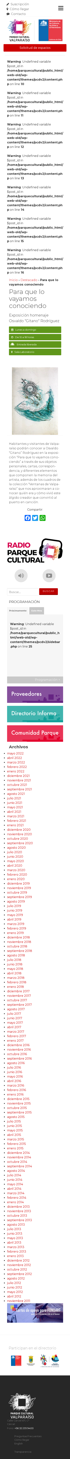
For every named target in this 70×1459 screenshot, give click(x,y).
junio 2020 (15, 856)
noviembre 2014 (19, 1157)
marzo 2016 (15, 1085)
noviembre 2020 (19, 834)
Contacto (18, 14)
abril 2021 (14, 812)
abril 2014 (14, 1188)
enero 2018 (15, 987)
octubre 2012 (17, 1269)
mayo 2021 (15, 807)
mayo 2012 (15, 1292)
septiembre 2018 (19, 951)
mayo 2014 (15, 1184)
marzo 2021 (15, 816)
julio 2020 (14, 852)
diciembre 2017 (18, 991)
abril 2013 (14, 1242)
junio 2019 (14, 910)
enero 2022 (15, 771)
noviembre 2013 (19, 1211)
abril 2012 (14, 1296)
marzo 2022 (16, 762)
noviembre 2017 (19, 996)
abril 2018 (14, 973)
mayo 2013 (15, 1238)
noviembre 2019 (19, 888)
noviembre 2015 (19, 1103)
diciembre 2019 (18, 883)
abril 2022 (14, 758)
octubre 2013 (17, 1215)
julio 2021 (14, 798)
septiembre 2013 (19, 1220)
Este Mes (36, 610)
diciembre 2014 (18, 1153)
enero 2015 (15, 1148)
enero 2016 (15, 1094)
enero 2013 (15, 1256)
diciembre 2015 (18, 1099)
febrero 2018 (16, 982)
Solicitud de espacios (35, 48)
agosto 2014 (16, 1171)
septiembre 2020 (20, 843)
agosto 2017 (16, 1009)
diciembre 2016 (18, 1045)
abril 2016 (14, 1081)
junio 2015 (14, 1126)
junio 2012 (14, 1287)
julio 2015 (14, 1121)
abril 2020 (14, 865)
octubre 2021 (17, 785)
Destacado (29, 280)
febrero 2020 (17, 874)
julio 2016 (14, 1067)
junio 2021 (14, 803)
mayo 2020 (15, 861)
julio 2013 (14, 1229)
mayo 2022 (15, 753)
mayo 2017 (15, 1022)
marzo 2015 (15, 1139)
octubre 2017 (17, 1000)
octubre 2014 (17, 1162)
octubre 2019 (17, 892)
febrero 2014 (16, 1197)
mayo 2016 (15, 1076)
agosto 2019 (16, 901)
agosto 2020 (16, 847)
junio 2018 (14, 964)
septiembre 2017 (19, 1005)
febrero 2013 (16, 1251)
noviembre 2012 (19, 1265)
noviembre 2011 (18, 1301)
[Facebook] (27, 518)
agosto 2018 (16, 955)
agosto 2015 (16, 1117)
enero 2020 (16, 879)
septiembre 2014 (19, 1166)
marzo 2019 (15, 924)
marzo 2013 (15, 1247)
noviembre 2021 (19, 780)
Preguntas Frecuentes (27, 1436)
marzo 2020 (16, 870)
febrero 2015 (16, 1144)
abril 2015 (14, 1135)
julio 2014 (14, 1175)
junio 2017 (14, 1018)
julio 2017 (14, 1013)
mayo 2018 (15, 969)
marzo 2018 (15, 978)
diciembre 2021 (18, 776)
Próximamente (18, 610)
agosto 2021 (16, 794)
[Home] (35, 30)
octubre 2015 (17, 1108)
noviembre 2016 (19, 1049)
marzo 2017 (15, 1031)
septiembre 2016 (19, 1058)
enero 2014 (15, 1202)
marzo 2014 (15, 1193)
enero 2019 (15, 933)
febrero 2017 (16, 1036)
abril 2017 (14, 1027)
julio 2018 (14, 960)
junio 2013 (14, 1233)
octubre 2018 (17, 946)
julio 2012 (14, 1283)
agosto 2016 (16, 1063)
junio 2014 (14, 1180)
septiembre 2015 (19, 1112)
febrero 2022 (17, 767)
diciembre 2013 (18, 1206)
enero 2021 (15, 825)
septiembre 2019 (19, 897)
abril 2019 (14, 919)
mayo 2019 (15, 915)
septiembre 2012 (19, 1274)
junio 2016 (14, 1072)
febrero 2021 (16, 821)
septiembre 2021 (19, 789)
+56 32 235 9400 (24, 1428)
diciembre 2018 (18, 937)
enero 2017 (15, 1040)
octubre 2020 (17, 838)
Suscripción (20, 4)
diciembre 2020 (19, 829)
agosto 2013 (16, 1224)
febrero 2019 (16, 928)
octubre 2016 (17, 1054)
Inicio (13, 280)
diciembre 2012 (18, 1260)
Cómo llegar (19, 9)
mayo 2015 (15, 1130)
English (18, 1443)
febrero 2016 (16, 1090)
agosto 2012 (16, 1278)
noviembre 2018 (19, 942)
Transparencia (22, 1451)
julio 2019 (14, 906)
